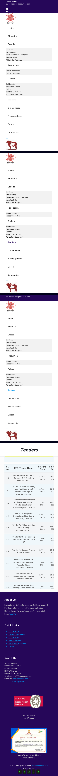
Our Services (14, 637)
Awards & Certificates (17, 643)
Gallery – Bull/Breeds (17, 634)
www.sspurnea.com (20, 679)
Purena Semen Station (40, 766)
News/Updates (15, 640)
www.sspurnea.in (18, 681)
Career (11, 646)
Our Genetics (14, 631)
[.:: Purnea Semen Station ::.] (11, 22)
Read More (13, 614)
